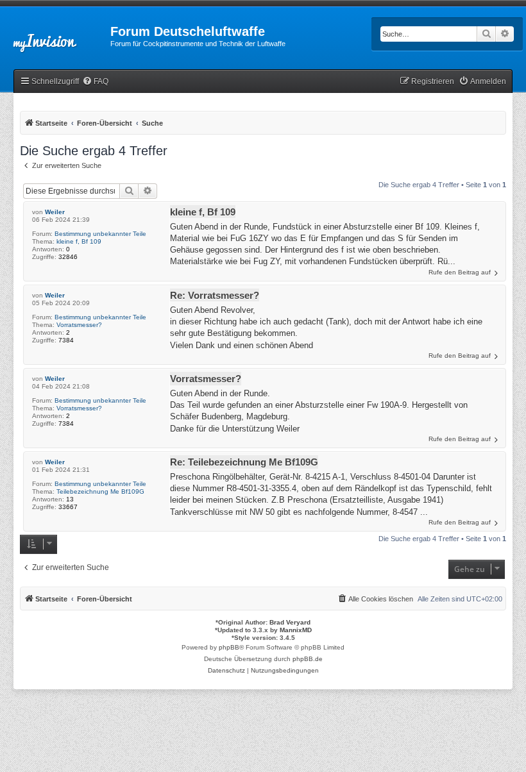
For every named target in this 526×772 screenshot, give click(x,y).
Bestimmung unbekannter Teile (100, 233)
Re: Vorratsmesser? (214, 295)
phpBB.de (308, 658)
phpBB (229, 647)
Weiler (55, 211)
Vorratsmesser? (79, 324)
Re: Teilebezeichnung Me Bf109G (244, 462)
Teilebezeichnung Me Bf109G (100, 491)
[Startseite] (55, 35)
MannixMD (296, 630)
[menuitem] (95, 81)
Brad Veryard (289, 622)
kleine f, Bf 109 (78, 241)
